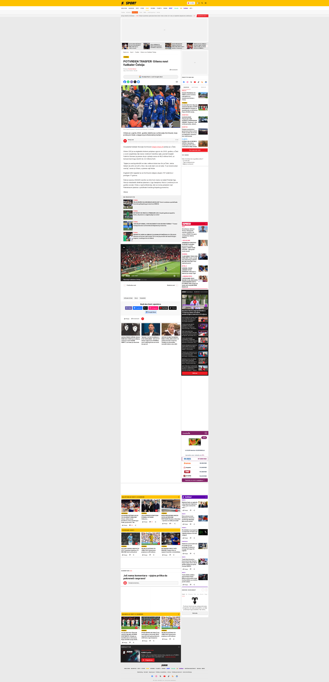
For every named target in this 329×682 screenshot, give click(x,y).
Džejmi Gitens (157, 147)
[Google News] (206, 82)
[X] (191, 82)
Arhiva (169, 672)
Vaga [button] (205, 594)
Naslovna (126, 52)
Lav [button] (198, 594)
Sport (131, 52)
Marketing (140, 672)
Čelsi (136, 298)
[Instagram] (187, 82)
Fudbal (137, 52)
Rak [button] (195, 594)
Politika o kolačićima (161, 672)
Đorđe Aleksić (132, 69)
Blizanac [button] (190, 594)
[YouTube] (195, 82)
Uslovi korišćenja (187, 672)
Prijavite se (148, 660)
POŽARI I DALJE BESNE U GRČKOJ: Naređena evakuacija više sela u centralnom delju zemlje (163, 15)
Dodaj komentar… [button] (134, 583)
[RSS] (202, 82)
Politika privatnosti (177, 672)
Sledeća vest (171, 285)
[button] (173, 69)
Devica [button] (201, 594)
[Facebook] (184, 82)
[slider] (128, 275)
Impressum (152, 672)
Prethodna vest (131, 285)
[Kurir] (128, 3)
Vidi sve (194, 373)
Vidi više (194, 613)
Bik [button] (186, 594)
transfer (142, 298)
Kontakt (146, 672)
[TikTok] (198, 82)
